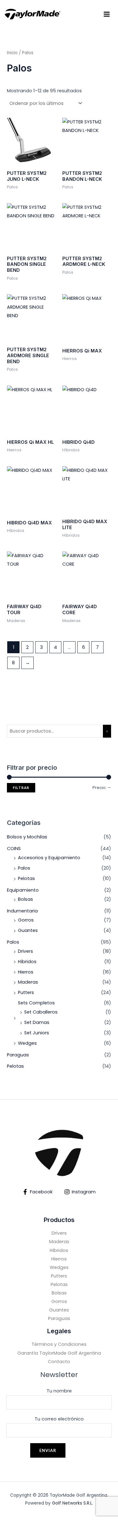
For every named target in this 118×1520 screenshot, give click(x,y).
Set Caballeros (41, 1012)
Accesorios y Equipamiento (49, 857)
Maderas (28, 982)
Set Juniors (36, 1033)
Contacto (59, 1361)
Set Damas (36, 1022)
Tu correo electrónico (59, 1419)
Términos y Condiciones (59, 1344)
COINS (14, 848)
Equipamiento (23, 890)
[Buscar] (107, 731)
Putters (26, 992)
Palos (24, 868)
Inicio (12, 53)
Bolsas (25, 899)
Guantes (28, 930)
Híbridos (27, 961)
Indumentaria (22, 911)
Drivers (25, 951)
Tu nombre (59, 1391)
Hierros (25, 972)
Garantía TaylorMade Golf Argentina (59, 1353)
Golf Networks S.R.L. (72, 1503)
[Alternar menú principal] (106, 14)
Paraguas (18, 1055)
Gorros (26, 920)
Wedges (27, 1043)
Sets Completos (36, 1003)
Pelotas (26, 878)
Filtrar (21, 788)
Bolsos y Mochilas (27, 837)
